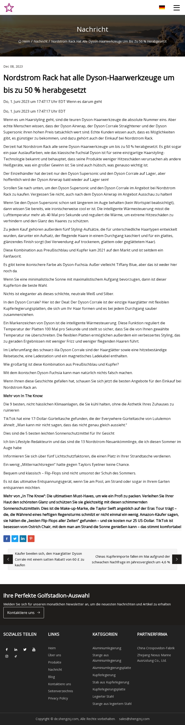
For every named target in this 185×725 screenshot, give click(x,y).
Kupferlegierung (104, 675)
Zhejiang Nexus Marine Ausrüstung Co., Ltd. (154, 658)
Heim (26, 41)
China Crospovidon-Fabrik (156, 648)
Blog (51, 677)
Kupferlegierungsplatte (108, 689)
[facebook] (6, 649)
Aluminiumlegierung (106, 648)
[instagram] (6, 656)
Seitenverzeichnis (60, 691)
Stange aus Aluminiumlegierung (106, 658)
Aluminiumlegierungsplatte (111, 668)
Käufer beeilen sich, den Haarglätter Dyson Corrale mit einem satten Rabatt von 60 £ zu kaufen (49, 559)
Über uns (54, 655)
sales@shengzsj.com (134, 719)
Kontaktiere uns (21, 612)
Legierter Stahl (103, 696)
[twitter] (24, 649)
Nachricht (41, 41)
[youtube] (33, 649)
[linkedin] (15, 649)
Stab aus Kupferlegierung (110, 682)
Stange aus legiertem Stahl (112, 703)
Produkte (54, 662)
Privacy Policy (58, 698)
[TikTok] (15, 656)
